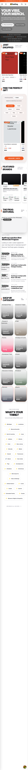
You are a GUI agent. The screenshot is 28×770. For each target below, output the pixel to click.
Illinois (10, 109)
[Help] (25, 767)
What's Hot (22, 211)
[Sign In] (5, 4)
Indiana (18, 109)
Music (21, 112)
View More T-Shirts (14, 158)
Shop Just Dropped (18, 46)
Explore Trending (20, 24)
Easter (14, 116)
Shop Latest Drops (8, 24)
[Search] (21, 4)
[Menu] (2, 4)
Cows (7, 112)
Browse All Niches (13, 506)
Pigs (14, 112)
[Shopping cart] (25, 4)
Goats (18, 105)
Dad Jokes (10, 105)
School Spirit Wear (7, 29)
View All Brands (20, 168)
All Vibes (22, 299)
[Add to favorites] (16, 54)
